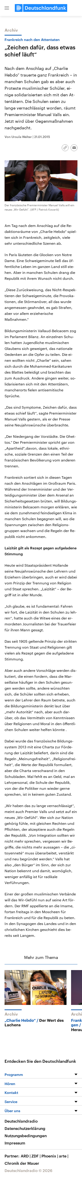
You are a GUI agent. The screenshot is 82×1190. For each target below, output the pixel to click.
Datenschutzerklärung (25, 1128)
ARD (26, 1156)
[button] (7, 8)
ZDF (36, 1156)
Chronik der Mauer (22, 1163)
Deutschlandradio (21, 1121)
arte (63, 1156)
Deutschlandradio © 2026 (28, 1170)
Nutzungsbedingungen (26, 1135)
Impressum (15, 1143)
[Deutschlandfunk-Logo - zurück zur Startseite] (41, 8)
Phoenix (49, 1156)
